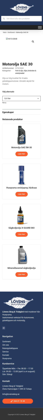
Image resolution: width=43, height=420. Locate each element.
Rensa (4, 103)
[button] (33, 41)
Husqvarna (7, 358)
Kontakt (5, 355)
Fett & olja (19, 71)
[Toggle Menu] (40, 27)
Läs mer (21, 154)
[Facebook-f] (3, 328)
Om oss (5, 345)
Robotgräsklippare (10, 348)
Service (5, 352)
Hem (4, 32)
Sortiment (11, 32)
